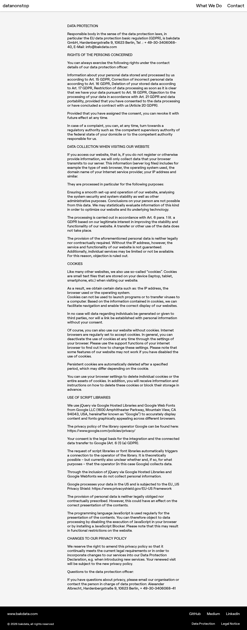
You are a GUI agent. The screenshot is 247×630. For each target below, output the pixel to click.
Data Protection (203, 623)
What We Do (209, 5)
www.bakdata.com (22, 613)
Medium (213, 613)
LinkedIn (233, 613)
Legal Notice (230, 623)
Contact (235, 5)
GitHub (195, 613)
